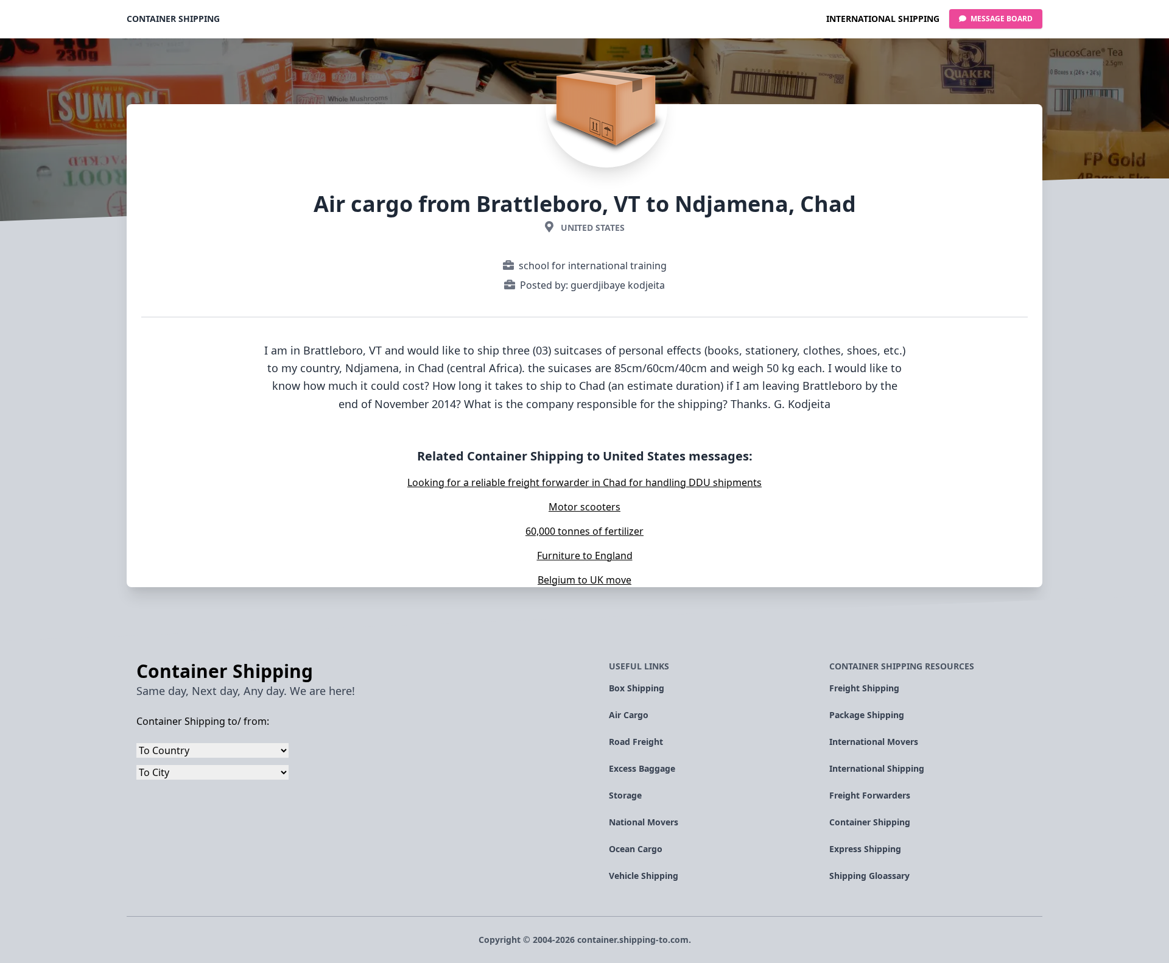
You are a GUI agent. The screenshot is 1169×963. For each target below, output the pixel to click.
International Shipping (882, 18)
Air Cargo (628, 715)
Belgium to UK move (584, 580)
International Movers (873, 741)
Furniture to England (585, 555)
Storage (625, 795)
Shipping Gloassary (869, 875)
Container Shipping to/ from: (202, 721)
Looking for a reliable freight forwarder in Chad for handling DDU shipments (584, 482)
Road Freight (636, 741)
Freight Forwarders (869, 795)
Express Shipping (865, 849)
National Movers (643, 822)
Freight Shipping (864, 688)
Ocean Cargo (635, 849)
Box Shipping (636, 688)
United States (593, 227)
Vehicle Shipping (643, 875)
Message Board (1001, 18)
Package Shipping (866, 715)
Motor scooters (584, 506)
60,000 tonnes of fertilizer (584, 531)
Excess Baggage (642, 768)
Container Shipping (173, 18)
